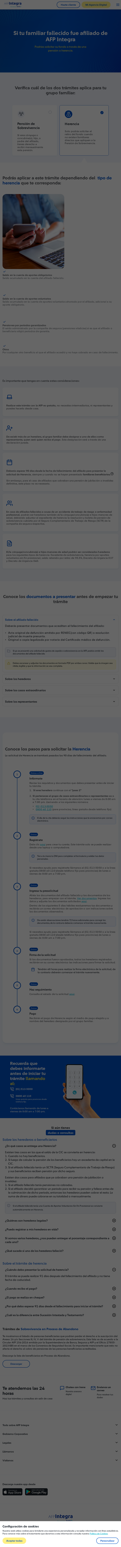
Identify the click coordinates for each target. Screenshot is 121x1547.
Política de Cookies (99, 1533)
